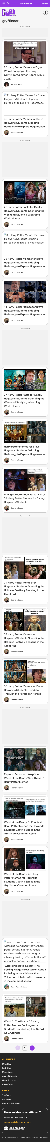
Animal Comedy (9, 1076)
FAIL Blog (6, 1068)
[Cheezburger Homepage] (25, 1128)
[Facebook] (45, 12)
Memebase (7, 1072)
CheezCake (7, 1084)
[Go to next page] (32, 1048)
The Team (6, 1095)
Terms (23, 1137)
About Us (6, 1099)
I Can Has (6, 1064)
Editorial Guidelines (11, 1103)
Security (35, 1137)
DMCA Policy (44, 1137)
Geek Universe (25, 3)
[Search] (7, 3)
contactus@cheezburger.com (17, 1122)
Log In (45, 3)
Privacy (28, 1137)
